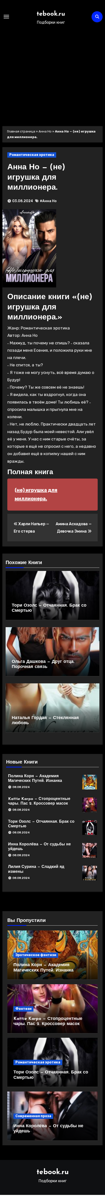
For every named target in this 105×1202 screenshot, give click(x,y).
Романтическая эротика (31, 155)
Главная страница (21, 131)
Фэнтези (23, 1009)
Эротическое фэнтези (35, 955)
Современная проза (33, 1116)
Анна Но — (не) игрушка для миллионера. (36, 178)
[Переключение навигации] (6, 17)
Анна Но (45, 131)
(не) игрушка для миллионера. (36, 494)
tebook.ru (51, 14)
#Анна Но (48, 201)
